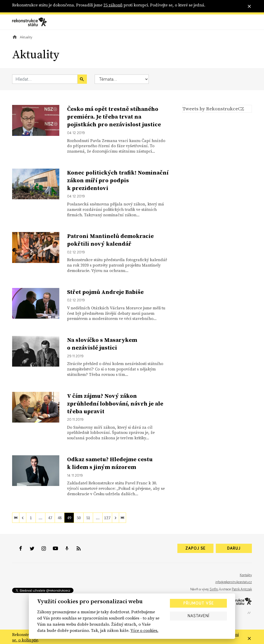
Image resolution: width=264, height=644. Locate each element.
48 (59, 518)
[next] (115, 518)
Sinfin (214, 589)
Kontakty (246, 575)
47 (50, 518)
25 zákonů (112, 5)
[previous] (22, 518)
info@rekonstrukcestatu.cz (233, 582)
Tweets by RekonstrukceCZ (213, 108)
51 (88, 518)
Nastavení (198, 616)
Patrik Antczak (242, 589)
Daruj (234, 548)
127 (107, 518)
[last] (122, 518)
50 (79, 518)
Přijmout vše (198, 603)
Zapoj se (195, 548)
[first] (15, 518)
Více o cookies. (144, 630)
